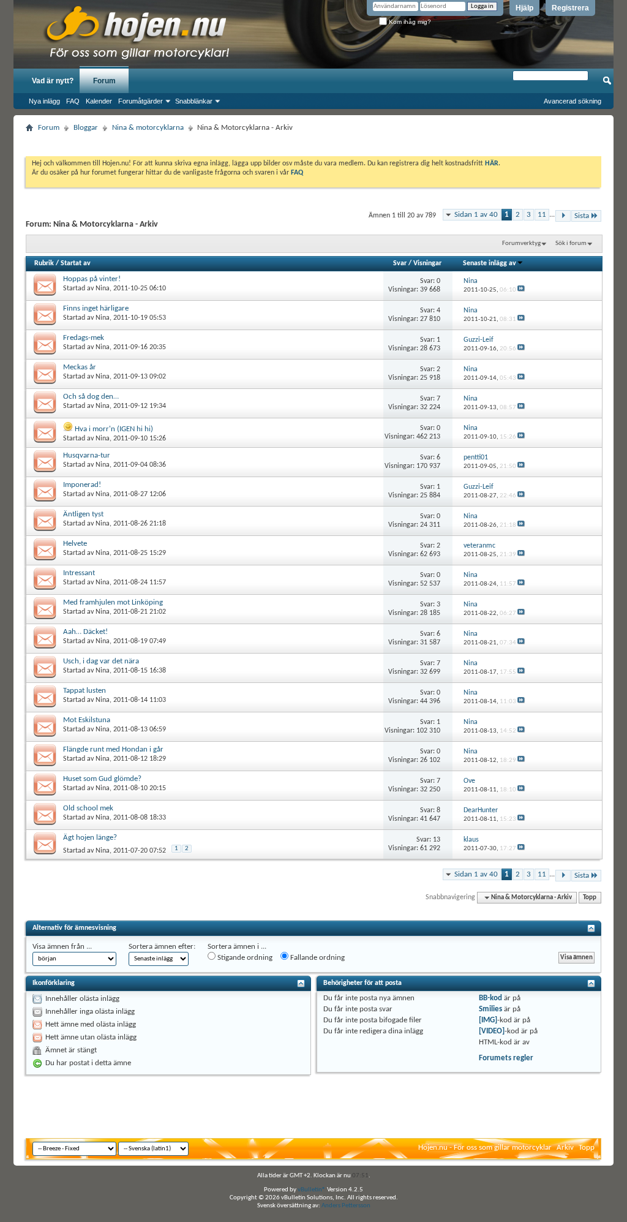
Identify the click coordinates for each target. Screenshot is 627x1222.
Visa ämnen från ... (62, 947)
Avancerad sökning (572, 101)
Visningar (427, 263)
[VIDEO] (492, 1031)
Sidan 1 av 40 (476, 215)
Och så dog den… (91, 397)
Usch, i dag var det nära (101, 661)
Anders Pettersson (345, 1205)
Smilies (490, 1009)
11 (542, 215)
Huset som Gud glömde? (102, 779)
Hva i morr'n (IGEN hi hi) (114, 429)
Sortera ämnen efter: (162, 947)
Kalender (99, 101)
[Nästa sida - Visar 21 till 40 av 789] (563, 216)
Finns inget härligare (96, 308)
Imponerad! (82, 485)
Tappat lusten (84, 691)
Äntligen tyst (83, 514)
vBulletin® (312, 1189)
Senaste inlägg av (489, 263)
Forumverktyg (521, 243)
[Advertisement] (313, 140)
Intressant (79, 573)
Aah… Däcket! (85, 632)
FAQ (73, 101)
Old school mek (88, 808)
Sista (581, 216)
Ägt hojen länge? (90, 838)
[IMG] (488, 1020)
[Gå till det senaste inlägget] (521, 290)
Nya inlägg (44, 101)
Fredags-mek (83, 338)
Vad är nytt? (52, 81)
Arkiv (565, 1148)
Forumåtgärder (140, 101)
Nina (103, 288)
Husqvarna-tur (86, 455)
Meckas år (79, 367)
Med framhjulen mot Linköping (113, 602)
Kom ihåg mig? (409, 21)
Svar (400, 263)
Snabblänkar (193, 101)
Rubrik (44, 263)
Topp (589, 897)
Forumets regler (506, 1058)
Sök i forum (571, 243)
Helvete (75, 544)
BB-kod (490, 998)
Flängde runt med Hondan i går (113, 749)
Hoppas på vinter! (92, 279)
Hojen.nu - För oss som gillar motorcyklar (485, 1148)
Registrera (570, 8)
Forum (104, 81)
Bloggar (85, 128)
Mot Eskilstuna (86, 720)
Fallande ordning (316, 958)
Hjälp (524, 8)
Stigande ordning (244, 958)
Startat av (76, 263)
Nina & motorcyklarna (148, 128)
